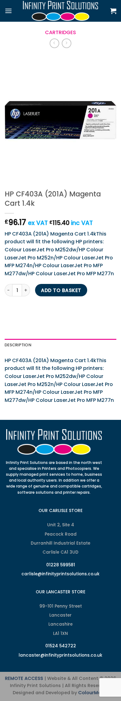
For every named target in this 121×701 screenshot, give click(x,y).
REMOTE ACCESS (24, 678)
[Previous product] (66, 43)
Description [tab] (18, 345)
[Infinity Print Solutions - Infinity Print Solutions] (60, 11)
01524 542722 (60, 646)
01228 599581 (60, 565)
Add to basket (61, 290)
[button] (8, 10)
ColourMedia (93, 693)
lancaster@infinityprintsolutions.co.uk (60, 655)
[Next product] (54, 43)
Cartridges (60, 32)
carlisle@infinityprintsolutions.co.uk (60, 574)
